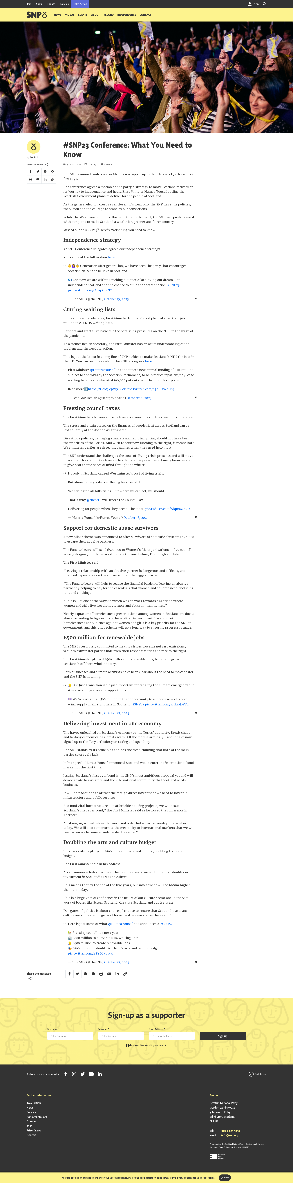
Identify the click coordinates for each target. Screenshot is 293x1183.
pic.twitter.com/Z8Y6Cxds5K (90, 953)
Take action (34, 1103)
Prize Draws (34, 1130)
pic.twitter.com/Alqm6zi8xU (167, 509)
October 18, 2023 (139, 398)
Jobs (29, 1126)
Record (108, 15)
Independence (126, 15)
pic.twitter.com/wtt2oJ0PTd (167, 704)
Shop (39, 4)
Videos (69, 15)
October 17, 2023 (116, 713)
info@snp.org (230, 1135)
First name (53, 1029)
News (57, 15)
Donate (51, 4)
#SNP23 (174, 285)
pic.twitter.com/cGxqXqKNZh (91, 290)
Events (82, 15)
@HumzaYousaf (102, 370)
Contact (145, 15)
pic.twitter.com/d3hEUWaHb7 (150, 389)
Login (255, 4)
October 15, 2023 (116, 299)
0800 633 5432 (230, 1131)
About (95, 15)
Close (226, 1177)
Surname (103, 1029)
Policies (64, 4)
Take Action (80, 4)
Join (29, 4)
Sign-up (222, 1036)
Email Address (157, 1029)
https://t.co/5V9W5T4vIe (107, 389)
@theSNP (94, 500)
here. (112, 257)
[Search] (264, 4)
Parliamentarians (37, 1117)
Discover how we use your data (145, 1045)
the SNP (34, 157)
